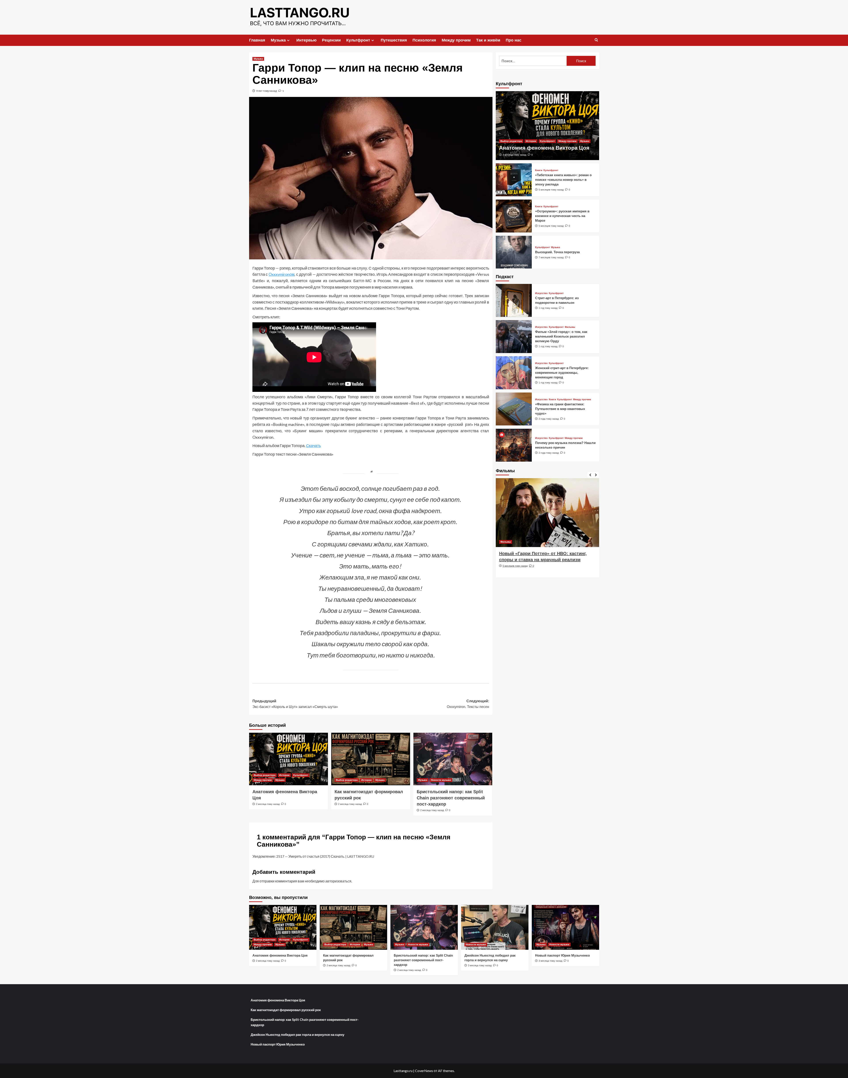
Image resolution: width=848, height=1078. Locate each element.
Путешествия (394, 40)
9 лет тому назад (266, 91)
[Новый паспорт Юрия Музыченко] (565, 927)
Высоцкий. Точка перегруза (557, 252)
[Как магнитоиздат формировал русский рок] (370, 759)
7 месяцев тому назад (551, 257)
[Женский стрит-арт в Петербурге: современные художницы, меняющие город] (514, 372)
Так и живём (488, 40)
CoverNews (424, 1071)
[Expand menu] (288, 40)
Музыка (278, 40)
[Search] (596, 40)
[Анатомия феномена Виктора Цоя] (288, 759)
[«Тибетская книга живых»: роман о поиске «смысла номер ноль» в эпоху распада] (514, 179)
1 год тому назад (548, 308)
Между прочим (456, 40)
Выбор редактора (264, 775)
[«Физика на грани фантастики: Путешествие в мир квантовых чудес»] (514, 409)
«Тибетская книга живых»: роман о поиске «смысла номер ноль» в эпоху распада (563, 179)
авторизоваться (338, 881)
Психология (424, 40)
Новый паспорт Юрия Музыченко (562, 955)
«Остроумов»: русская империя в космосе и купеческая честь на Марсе (562, 215)
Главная (257, 40)
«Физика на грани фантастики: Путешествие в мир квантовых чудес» (560, 408)
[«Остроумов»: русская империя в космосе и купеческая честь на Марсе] (514, 216)
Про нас (513, 40)
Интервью (306, 40)
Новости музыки (441, 780)
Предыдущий (295, 704)
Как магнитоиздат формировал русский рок (286, 1010)
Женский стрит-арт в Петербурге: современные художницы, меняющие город (562, 372)
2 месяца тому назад (268, 804)
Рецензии (331, 40)
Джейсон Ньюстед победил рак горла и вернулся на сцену (297, 1034)
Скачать (313, 445)
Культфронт (358, 40)
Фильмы (570, 327)
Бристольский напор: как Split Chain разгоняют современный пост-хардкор (451, 797)
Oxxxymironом (281, 274)
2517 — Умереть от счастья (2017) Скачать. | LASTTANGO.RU (325, 856)
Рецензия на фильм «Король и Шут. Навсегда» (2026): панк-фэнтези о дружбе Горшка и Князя (544, 559)
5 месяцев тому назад (551, 189)
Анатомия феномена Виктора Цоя (544, 148)
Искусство (541, 293)
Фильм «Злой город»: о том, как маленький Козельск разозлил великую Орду (561, 336)
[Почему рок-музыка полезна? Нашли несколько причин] (514, 445)
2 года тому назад (549, 418)
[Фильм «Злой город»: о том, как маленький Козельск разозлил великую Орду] (514, 336)
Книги (538, 170)
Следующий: (468, 704)
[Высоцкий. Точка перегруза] (514, 252)
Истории (284, 775)
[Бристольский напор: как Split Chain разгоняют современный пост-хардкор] (452, 759)
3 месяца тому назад (480, 965)
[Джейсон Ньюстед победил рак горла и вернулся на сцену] (494, 927)
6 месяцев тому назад (515, 572)
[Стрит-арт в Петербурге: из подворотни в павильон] (514, 300)
